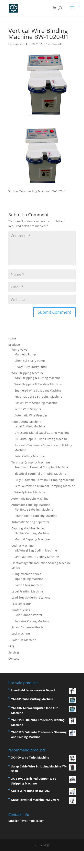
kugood (17, 44)
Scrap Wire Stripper (27, 409)
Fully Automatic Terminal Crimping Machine (44, 480)
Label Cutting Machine (29, 426)
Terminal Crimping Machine (30, 462)
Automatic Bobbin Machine (30, 498)
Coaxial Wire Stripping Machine (35, 403)
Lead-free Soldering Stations (30, 597)
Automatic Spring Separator (30, 522)
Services (14, 652)
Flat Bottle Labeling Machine (33, 509)
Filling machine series (26, 574)
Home (12, 338)
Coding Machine (22, 545)
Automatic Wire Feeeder (30, 415)
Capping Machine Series (28, 528)
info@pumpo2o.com (30, 821)
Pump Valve (19, 349)
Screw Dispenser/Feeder (28, 627)
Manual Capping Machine (32, 539)
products (14, 345)
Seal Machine (20, 633)
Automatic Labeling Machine (30, 505)
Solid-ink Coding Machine (31, 621)
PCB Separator (21, 604)
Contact (13, 658)
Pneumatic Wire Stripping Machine (38, 396)
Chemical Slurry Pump (29, 361)
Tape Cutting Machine (26, 422)
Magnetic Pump (25, 354)
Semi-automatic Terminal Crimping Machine (44, 486)
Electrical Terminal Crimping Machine (40, 473)
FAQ (11, 646)
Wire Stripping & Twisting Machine (38, 384)
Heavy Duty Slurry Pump (31, 367)
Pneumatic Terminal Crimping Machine (41, 467)
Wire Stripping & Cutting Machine (37, 378)
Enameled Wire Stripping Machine (37, 390)
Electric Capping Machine (31, 533)
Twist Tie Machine (23, 640)
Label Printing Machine (27, 591)
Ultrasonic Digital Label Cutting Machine (42, 433)
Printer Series (20, 610)
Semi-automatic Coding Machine (36, 557)
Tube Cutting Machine (29, 456)
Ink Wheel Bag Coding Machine (35, 550)
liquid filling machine (28, 579)
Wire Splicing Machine (29, 492)
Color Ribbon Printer (28, 615)
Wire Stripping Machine (27, 373)
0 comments (54, 44)
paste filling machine (28, 585)
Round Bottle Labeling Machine (35, 516)
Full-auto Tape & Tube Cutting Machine (41, 439)
